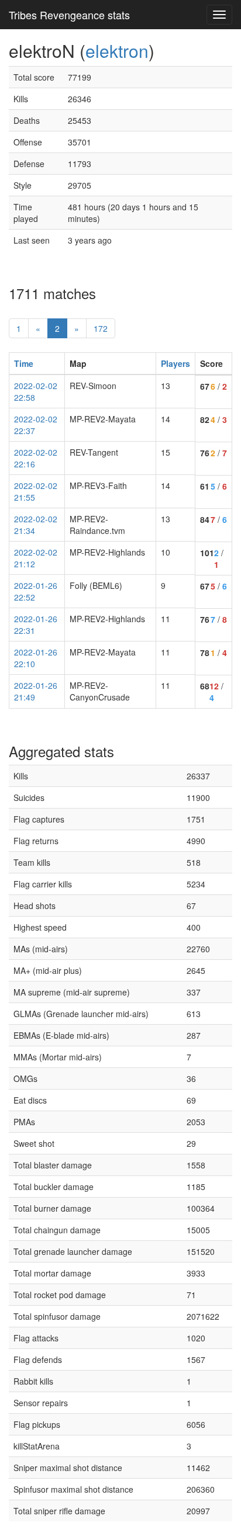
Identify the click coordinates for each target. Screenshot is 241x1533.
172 (101, 328)
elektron (117, 50)
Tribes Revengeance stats (69, 14)
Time (23, 363)
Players (175, 363)
